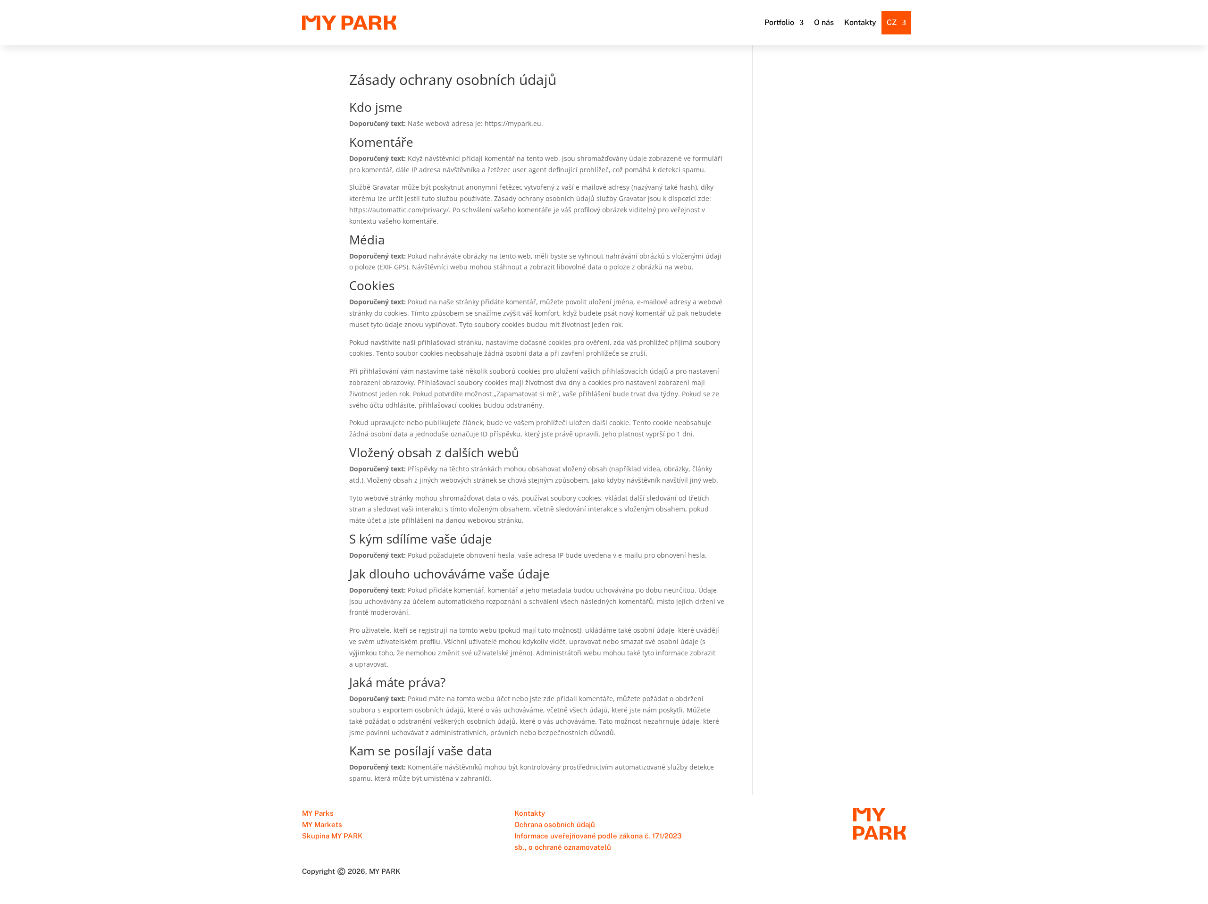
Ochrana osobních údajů (554, 824)
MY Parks (318, 813)
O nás (824, 22)
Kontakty (860, 22)
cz (892, 22)
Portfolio (779, 22)
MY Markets (322, 824)
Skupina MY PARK (332, 836)
